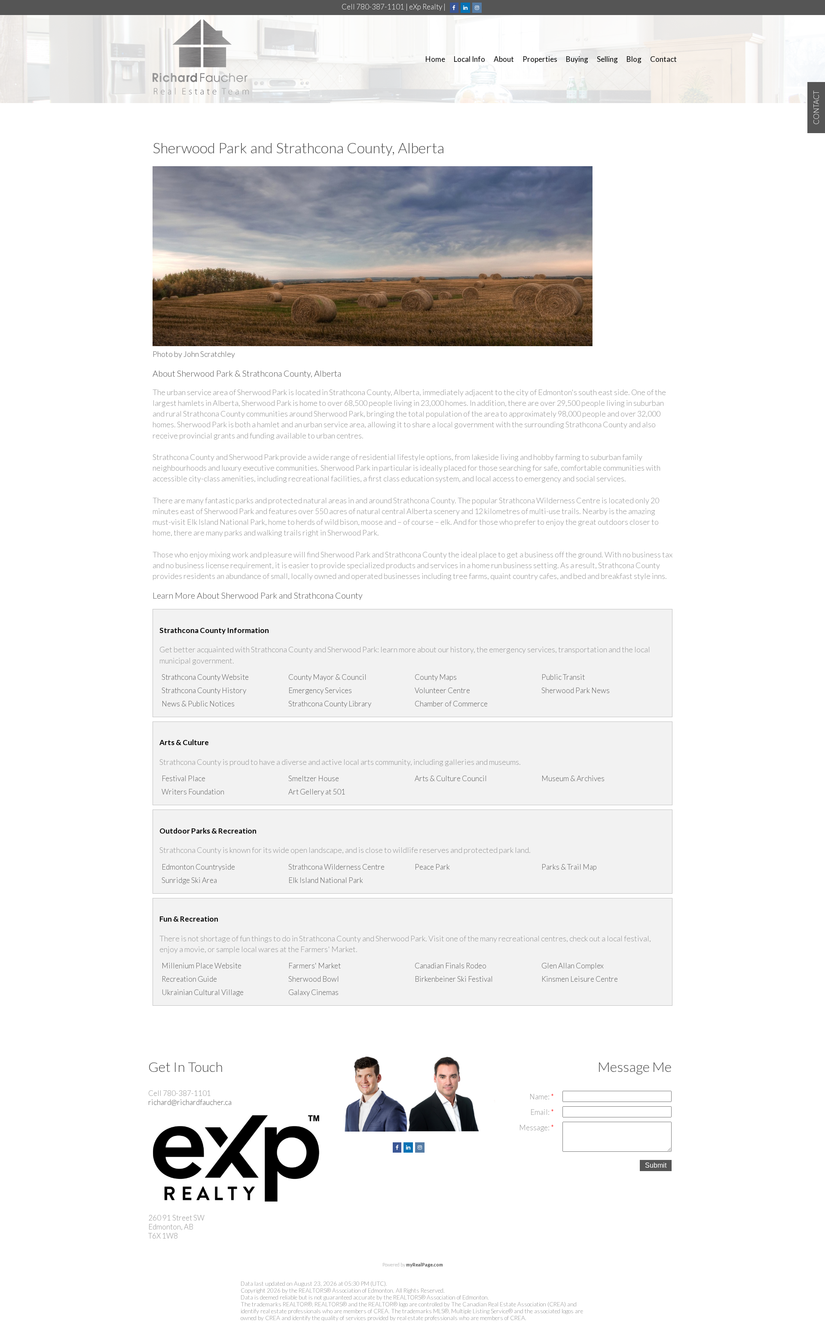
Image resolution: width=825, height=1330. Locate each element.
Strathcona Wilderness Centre (336, 866)
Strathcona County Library (329, 703)
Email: (540, 1112)
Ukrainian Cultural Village (203, 992)
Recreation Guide (189, 978)
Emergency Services (320, 690)
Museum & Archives (573, 778)
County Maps (436, 677)
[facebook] (455, 6)
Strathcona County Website (205, 677)
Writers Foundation (193, 791)
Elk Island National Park (325, 880)
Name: (540, 1096)
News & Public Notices (198, 703)
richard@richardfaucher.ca (190, 1102)
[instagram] (478, 6)
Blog (634, 59)
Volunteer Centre (442, 690)
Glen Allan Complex (572, 965)
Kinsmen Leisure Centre (579, 978)
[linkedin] (466, 6)
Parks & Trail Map (569, 866)
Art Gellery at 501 (316, 791)
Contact (663, 59)
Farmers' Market (314, 965)
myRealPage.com (424, 1264)
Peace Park (432, 866)
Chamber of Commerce (451, 703)
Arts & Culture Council (451, 778)
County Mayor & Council (327, 677)
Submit (655, 1165)
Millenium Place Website (201, 965)
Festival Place (183, 778)
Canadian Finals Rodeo (450, 965)
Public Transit (563, 677)
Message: (535, 1127)
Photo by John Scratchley (194, 354)
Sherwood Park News (575, 690)
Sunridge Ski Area (189, 880)
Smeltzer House (313, 778)
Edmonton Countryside (198, 866)
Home (435, 59)
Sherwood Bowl (313, 978)
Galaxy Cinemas (313, 992)
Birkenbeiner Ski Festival (454, 978)
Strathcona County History (204, 690)
